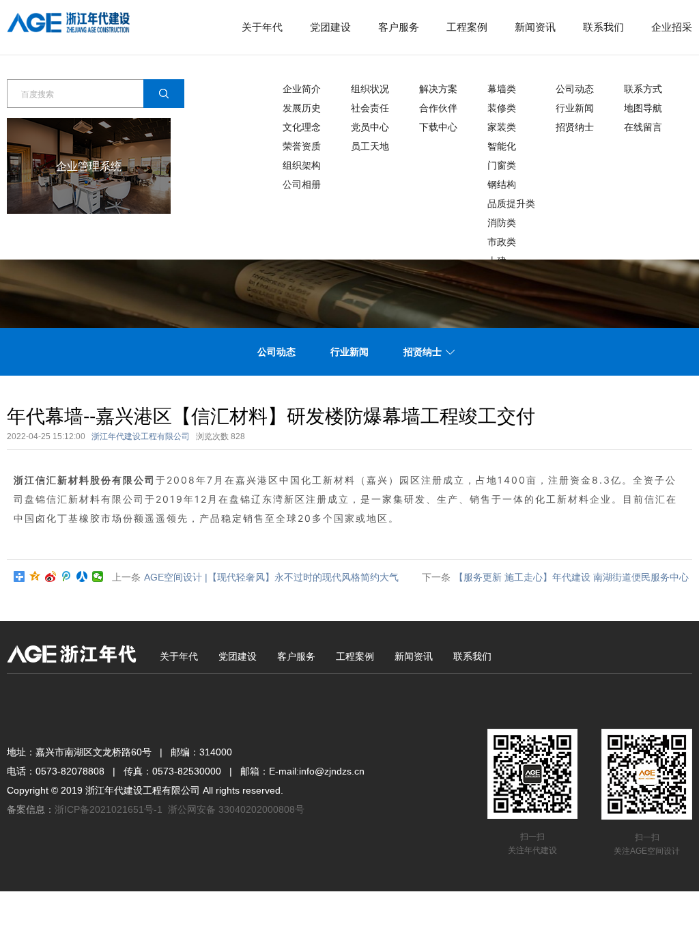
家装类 (501, 127)
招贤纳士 (575, 127)
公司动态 (575, 88)
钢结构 (501, 184)
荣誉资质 (302, 146)
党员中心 (370, 127)
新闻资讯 (535, 27)
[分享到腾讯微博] (66, 576)
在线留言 (643, 127)
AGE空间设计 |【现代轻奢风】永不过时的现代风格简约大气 (271, 577)
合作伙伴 (438, 107)
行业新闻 (575, 107)
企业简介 (302, 88)
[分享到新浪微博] (51, 576)
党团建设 (330, 27)
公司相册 (302, 184)
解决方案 (438, 88)
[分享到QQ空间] (35, 576)
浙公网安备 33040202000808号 (236, 809)
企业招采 (671, 27)
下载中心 (438, 127)
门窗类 (501, 165)
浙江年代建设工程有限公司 (140, 436)
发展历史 (302, 107)
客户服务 (398, 27)
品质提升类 (511, 203)
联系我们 (603, 27)
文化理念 (302, 127)
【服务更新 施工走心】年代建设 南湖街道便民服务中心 (571, 577)
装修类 (501, 107)
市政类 (501, 241)
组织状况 (370, 88)
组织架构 (302, 165)
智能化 (501, 146)
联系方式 (643, 88)
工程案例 (466, 27)
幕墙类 (501, 88)
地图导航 (643, 107)
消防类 (501, 222)
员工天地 (370, 146)
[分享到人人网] (82, 576)
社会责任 (370, 107)
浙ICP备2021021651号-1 (108, 809)
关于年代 (262, 27)
